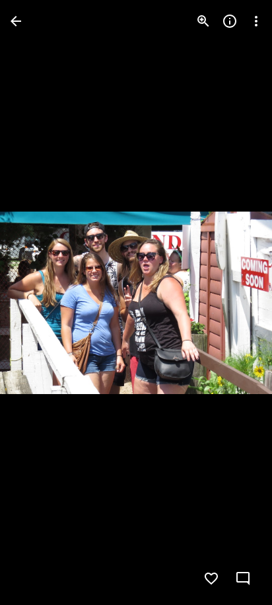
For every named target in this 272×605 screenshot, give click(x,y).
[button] (36, 302)
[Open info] (230, 21)
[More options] (256, 21)
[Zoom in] (203, 21)
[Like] (211, 578)
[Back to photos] (16, 21)
